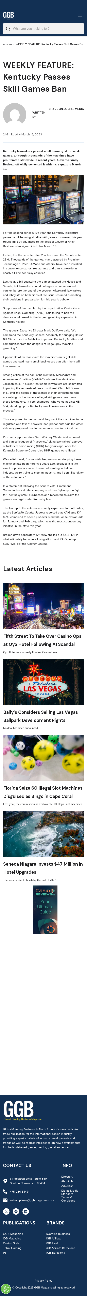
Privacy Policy (43, 1280)
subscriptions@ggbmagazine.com (32, 1200)
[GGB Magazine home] (8, 15)
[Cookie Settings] (6, 1289)
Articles (7, 44)
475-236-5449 (19, 1191)
